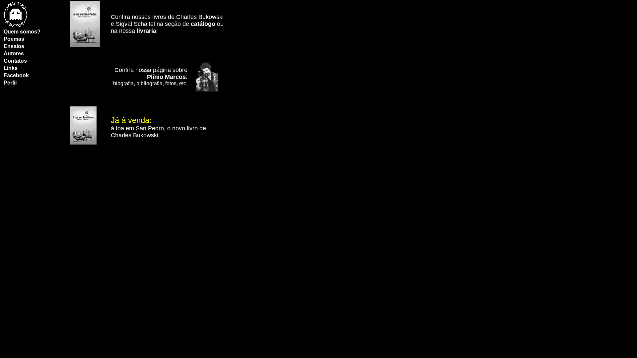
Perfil (10, 83)
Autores (14, 53)
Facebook (16, 75)
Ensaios (14, 46)
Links (11, 68)
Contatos (15, 61)
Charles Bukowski (200, 17)
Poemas (14, 39)
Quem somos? (22, 31)
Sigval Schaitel (135, 24)
